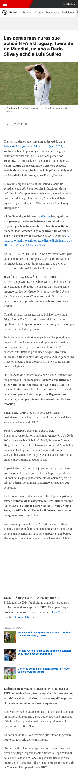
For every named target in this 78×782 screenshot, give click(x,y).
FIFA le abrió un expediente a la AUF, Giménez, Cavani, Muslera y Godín (45, 634)
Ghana (45, 216)
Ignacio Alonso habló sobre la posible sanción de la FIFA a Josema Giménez (44, 652)
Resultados (68, 4)
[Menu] (5, 4)
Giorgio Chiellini (25, 617)
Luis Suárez (59, 612)
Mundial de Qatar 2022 (48, 146)
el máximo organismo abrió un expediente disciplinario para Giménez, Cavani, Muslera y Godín (38, 240)
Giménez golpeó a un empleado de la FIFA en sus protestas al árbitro (44, 670)
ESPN (20, 4)
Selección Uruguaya (16, 146)
